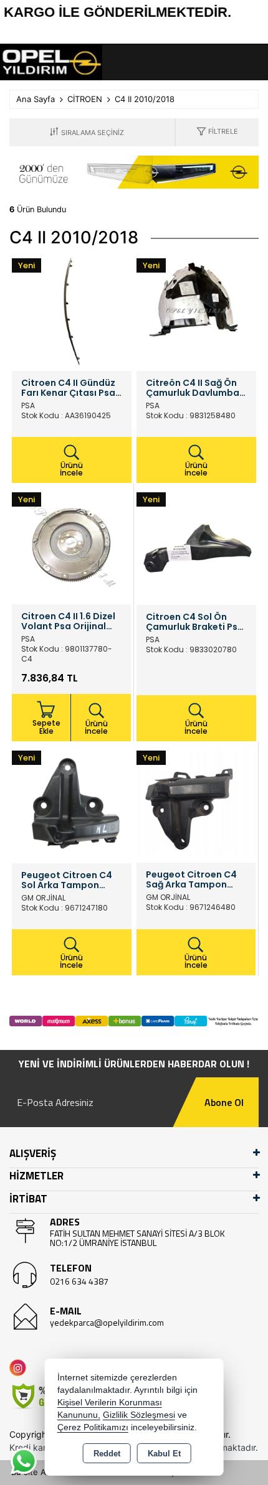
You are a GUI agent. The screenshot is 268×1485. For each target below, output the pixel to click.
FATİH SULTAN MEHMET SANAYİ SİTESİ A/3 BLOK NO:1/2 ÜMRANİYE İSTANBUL (137, 1238)
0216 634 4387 (79, 1281)
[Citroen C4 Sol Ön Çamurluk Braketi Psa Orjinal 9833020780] (196, 544)
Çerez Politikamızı (92, 1427)
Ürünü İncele (71, 469)
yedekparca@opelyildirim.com (107, 1322)
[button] (217, 132)
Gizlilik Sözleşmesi (139, 1415)
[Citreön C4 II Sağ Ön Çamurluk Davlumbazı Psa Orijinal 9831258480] (196, 310)
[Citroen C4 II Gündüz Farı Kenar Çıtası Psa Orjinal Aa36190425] (72, 310)
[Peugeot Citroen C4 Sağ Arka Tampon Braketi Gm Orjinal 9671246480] (196, 802)
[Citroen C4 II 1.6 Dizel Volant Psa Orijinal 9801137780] (71, 544)
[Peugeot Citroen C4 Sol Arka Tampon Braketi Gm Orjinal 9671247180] (72, 802)
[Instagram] (20, 1367)
